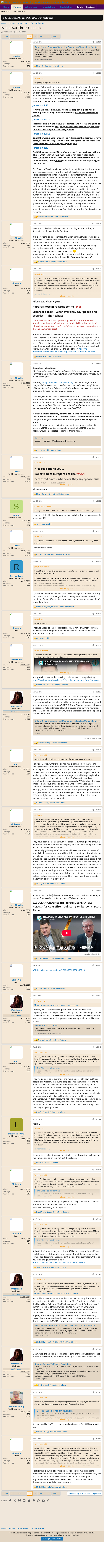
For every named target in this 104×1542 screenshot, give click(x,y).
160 (40, 36)
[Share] (93, 42)
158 (29, 36)
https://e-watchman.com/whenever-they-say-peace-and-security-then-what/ (64, 350)
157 (24, 36)
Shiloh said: (38, 536)
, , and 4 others (48, 450)
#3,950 (98, 1439)
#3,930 (98, 363)
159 (35, 36)
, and (47, 1163)
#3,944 (98, 1119)
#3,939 (98, 810)
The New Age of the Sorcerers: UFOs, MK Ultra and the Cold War (65, 1325)
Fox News (39, 438)
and (44, 524)
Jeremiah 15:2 (40, 147)
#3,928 (98, 223)
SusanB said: (39, 78)
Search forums (19, 11)
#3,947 (98, 1274)
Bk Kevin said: (39, 462)
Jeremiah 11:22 (41, 119)
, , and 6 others (48, 356)
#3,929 (98, 269)
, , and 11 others (52, 262)
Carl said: (38, 815)
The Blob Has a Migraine (46, 1025)
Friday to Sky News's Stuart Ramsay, (58, 382)
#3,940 (98, 890)
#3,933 (98, 531)
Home (6, 7)
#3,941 (98, 965)
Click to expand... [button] (67, 296)
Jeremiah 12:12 (41, 133)
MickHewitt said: (41, 650)
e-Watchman (49, 7)
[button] (39, 7)
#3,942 (98, 996)
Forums (17, 7)
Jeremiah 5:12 (40, 105)
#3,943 (98, 1047)
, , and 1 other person (53, 494)
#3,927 (98, 73)
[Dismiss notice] (100, 17)
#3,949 (98, 1392)
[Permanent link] (49, 105)
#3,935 (98, 614)
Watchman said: (40, 755)
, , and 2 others (51, 1267)
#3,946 (98, 1219)
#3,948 (98, 1349)
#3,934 (98, 561)
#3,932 (98, 501)
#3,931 (98, 457)
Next (55, 36)
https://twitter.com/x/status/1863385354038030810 (60, 970)
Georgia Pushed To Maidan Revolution (53, 1364)
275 (49, 36)
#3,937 (98, 692)
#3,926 (98, 42)
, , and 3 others (52, 1385)
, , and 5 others (50, 66)
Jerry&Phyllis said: (41, 567)
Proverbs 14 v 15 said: (43, 506)
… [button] (15, 36)
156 (19, 36)
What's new (31, 7)
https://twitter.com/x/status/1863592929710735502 (60, 1262)
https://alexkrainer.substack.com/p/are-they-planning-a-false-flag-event (66, 680)
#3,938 (98, 750)
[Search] (100, 7)
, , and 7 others (53, 217)
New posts (5, 11)
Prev (6, 36)
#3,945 (98, 1170)
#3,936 (98, 645)
